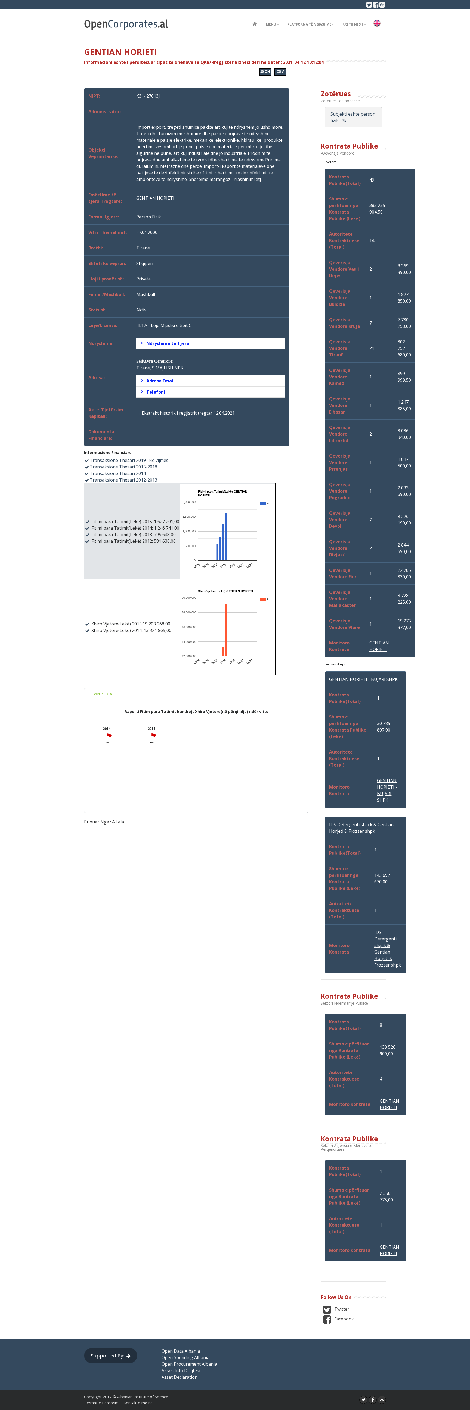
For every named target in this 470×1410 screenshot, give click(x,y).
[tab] (210, 343)
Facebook (343, 1319)
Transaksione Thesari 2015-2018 (123, 467)
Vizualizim (103, 694)
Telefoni (155, 392)
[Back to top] (382, 1400)
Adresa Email (160, 381)
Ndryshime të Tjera (167, 343)
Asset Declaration (179, 1377)
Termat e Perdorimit (102, 1402)
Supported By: (107, 1355)
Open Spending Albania (185, 1357)
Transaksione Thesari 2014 (118, 473)
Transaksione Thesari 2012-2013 (123, 480)
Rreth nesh (352, 24)
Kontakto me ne (138, 1402)
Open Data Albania (181, 1351)
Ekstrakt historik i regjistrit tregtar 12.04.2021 (188, 413)
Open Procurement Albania (189, 1364)
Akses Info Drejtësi (181, 1371)
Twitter (341, 1309)
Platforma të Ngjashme (309, 24)
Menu (271, 24)
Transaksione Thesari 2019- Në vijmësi (129, 460)
